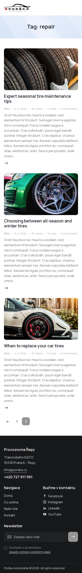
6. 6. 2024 (21, 109)
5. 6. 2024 (21, 233)
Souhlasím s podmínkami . (30, 550)
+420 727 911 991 (18, 476)
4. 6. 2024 (21, 353)
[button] (54, 109)
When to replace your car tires (34, 346)
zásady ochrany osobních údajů (30, 552)
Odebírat (73, 536)
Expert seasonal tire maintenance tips (37, 98)
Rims (7, 109)
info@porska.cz (15, 470)
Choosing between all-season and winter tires (38, 223)
